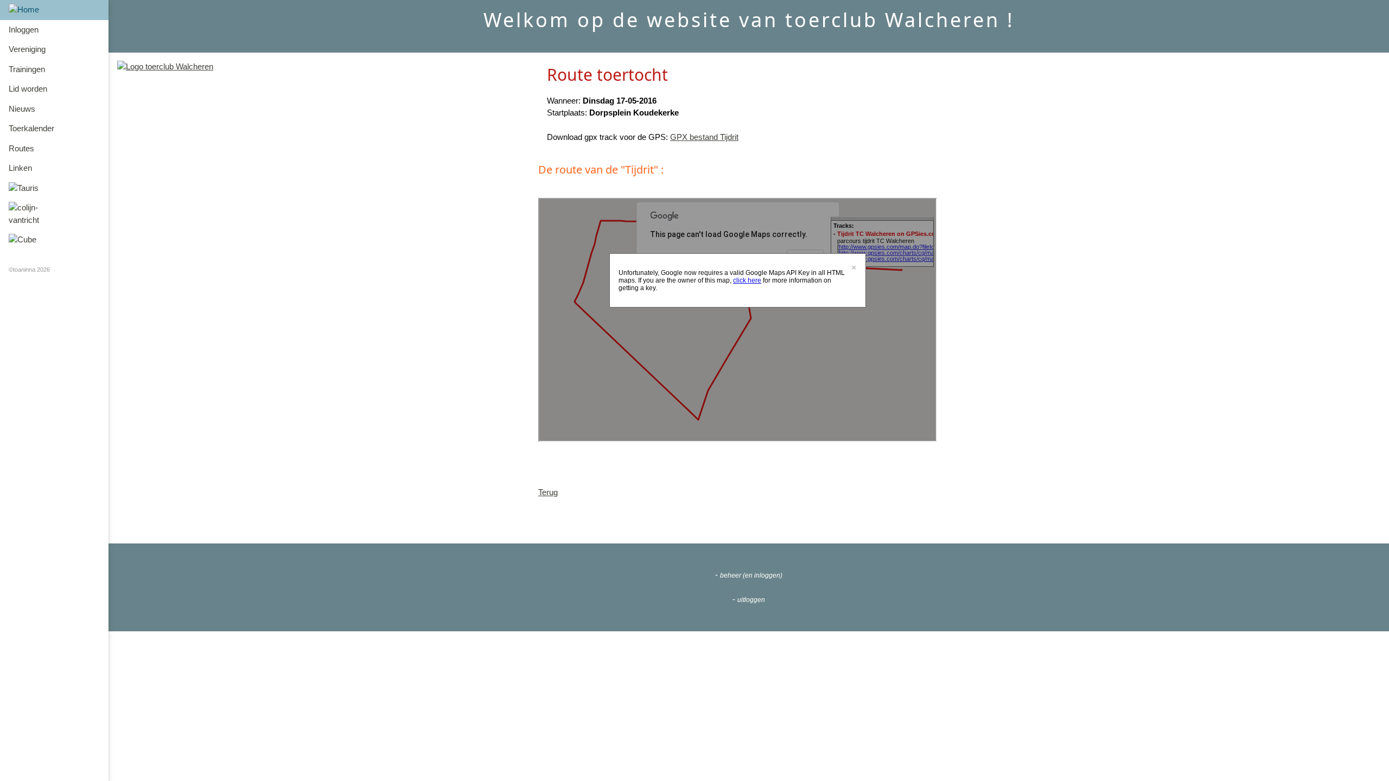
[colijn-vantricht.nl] (54, 214)
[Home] (54, 10)
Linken (20, 167)
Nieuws (22, 108)
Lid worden (28, 88)
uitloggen (751, 600)
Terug (548, 492)
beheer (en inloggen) (751, 575)
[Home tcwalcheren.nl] (165, 66)
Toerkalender (31, 128)
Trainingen (27, 69)
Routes (21, 148)
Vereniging (27, 49)
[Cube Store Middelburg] (54, 240)
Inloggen (24, 29)
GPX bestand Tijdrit (704, 137)
